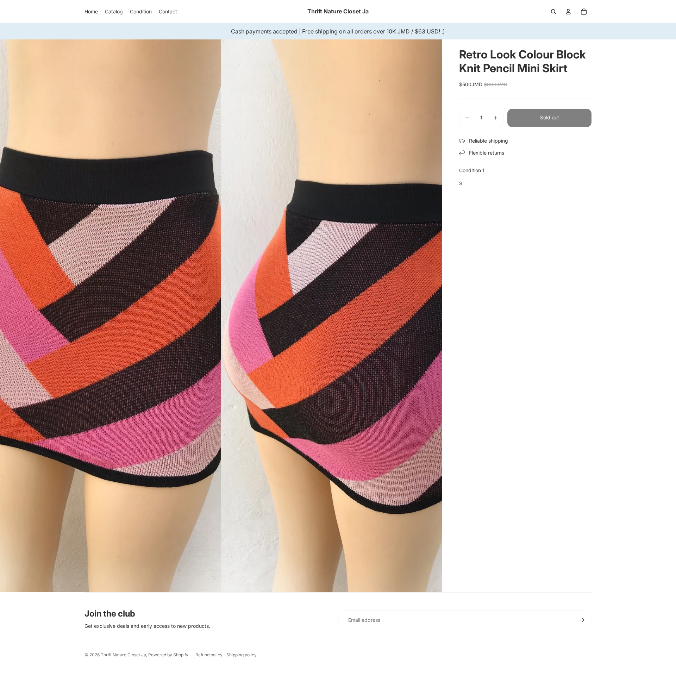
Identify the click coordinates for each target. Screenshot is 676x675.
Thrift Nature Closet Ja (123, 654)
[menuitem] (91, 11)
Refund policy (209, 654)
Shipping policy (241, 654)
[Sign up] (581, 620)
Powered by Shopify (168, 654)
